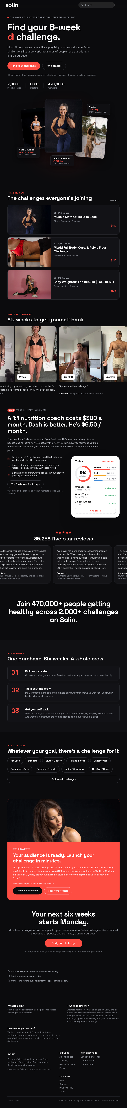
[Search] (82, 5)
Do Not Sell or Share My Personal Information (78, 1100)
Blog (61, 1080)
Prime (62, 1068)
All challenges (66, 1057)
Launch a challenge (90, 1057)
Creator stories (88, 1060)
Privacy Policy (66, 1087)
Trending (63, 1060)
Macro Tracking (67, 1064)
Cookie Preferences (110, 1100)
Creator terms (87, 1064)
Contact (63, 1084)
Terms (62, 1091)
